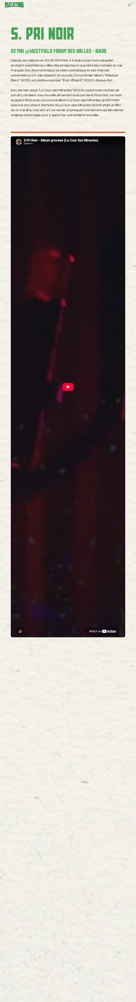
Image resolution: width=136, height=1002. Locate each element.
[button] (129, 5)
